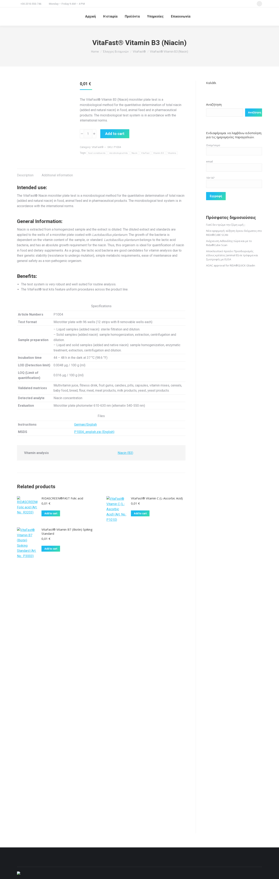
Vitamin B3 (158, 153)
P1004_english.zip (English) (94, 432)
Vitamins (172, 153)
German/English (85, 424)
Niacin (135, 153)
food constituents (97, 153)
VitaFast (145, 153)
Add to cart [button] (50, 513)
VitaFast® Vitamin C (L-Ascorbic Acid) (157, 498)
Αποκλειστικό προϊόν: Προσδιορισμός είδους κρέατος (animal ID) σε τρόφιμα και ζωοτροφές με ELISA (232, 255)
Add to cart (114, 133)
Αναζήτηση (214, 104)
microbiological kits (118, 153)
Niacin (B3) (125, 453)
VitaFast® (98, 147)
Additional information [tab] (57, 175)
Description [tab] (25, 175)
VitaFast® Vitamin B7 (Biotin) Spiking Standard (67, 531)
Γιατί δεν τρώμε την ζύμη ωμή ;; (225, 224)
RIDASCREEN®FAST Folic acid (62, 498)
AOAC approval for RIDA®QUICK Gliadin (230, 265)
